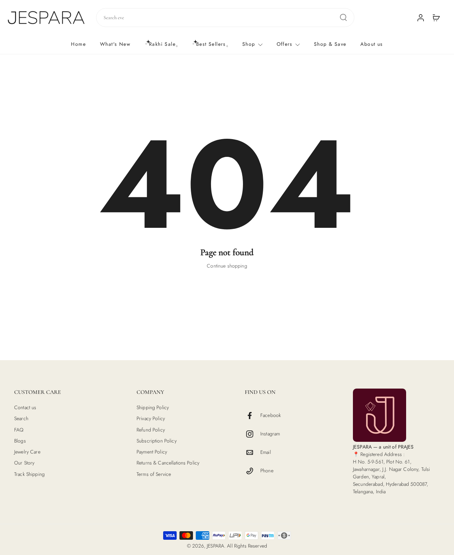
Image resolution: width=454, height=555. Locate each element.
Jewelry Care (27, 452)
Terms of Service (154, 474)
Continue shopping (227, 265)
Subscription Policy (157, 441)
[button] (64, 392)
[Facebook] (252, 415)
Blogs (20, 441)
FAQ (18, 429)
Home (78, 44)
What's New (115, 44)
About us (371, 44)
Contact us (25, 407)
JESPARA (215, 545)
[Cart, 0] (436, 17)
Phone (266, 470)
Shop (248, 44)
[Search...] (343, 17)
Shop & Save (330, 44)
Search (21, 418)
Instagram (270, 433)
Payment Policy (152, 452)
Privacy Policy (151, 418)
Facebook (270, 415)
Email (265, 452)
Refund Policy (151, 429)
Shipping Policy (153, 407)
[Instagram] (252, 434)
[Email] (252, 452)
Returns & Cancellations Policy (168, 463)
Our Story (24, 463)
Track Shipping (29, 474)
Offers (285, 44)
